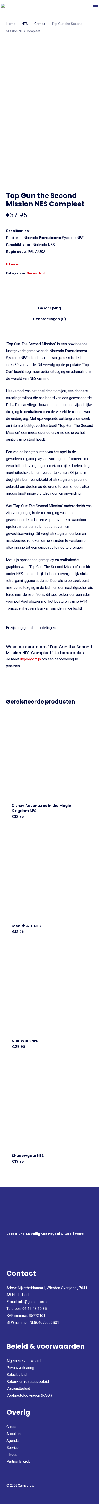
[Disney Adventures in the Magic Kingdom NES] (49, 753)
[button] (95, 6)
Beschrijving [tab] (49, 308)
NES (25, 24)
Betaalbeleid (16, 1374)
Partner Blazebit (19, 1461)
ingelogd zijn (30, 659)
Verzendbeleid (18, 1388)
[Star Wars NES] (49, 989)
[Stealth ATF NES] (49, 873)
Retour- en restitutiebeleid (27, 1381)
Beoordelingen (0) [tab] (49, 319)
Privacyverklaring (20, 1368)
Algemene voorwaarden (25, 1361)
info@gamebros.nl (32, 1302)
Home (10, 24)
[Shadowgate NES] (49, 1103)
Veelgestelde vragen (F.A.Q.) (29, 1395)
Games (39, 24)
